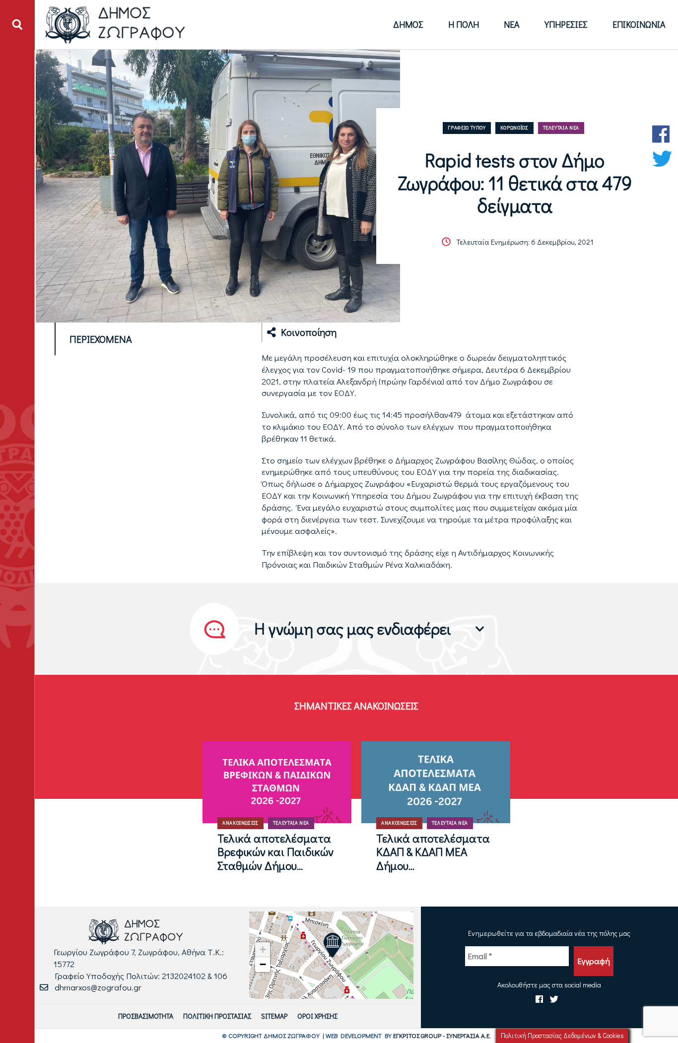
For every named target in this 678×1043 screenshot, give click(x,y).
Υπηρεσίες (566, 24)
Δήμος (408, 24)
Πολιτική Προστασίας (217, 1016)
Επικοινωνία (639, 24)
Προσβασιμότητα (145, 1016)
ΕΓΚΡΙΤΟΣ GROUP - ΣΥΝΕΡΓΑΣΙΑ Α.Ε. (442, 1035)
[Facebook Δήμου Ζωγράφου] (662, 134)
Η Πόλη (463, 24)
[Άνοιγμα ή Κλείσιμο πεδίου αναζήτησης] (17, 25)
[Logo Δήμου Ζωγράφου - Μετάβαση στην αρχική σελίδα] (115, 24)
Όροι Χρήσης (317, 1016)
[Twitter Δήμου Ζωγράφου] (662, 159)
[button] (332, 945)
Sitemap (274, 1016)
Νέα (512, 24)
